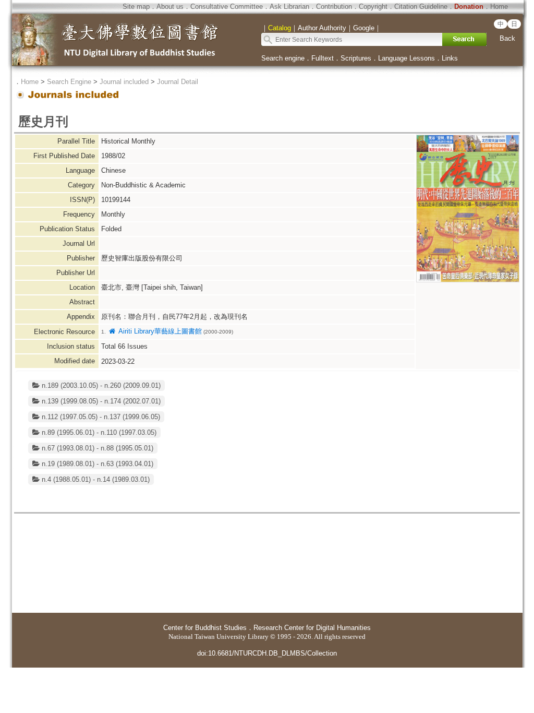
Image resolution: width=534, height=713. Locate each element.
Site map (136, 6)
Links (450, 58)
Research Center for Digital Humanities (312, 628)
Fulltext (322, 58)
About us (170, 6)
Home (499, 6)
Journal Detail (177, 82)
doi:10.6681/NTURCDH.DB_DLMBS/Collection (267, 653)
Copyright (373, 6)
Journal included (124, 82)
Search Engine (69, 82)
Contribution (334, 6)
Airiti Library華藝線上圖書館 (159, 331)
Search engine (283, 58)
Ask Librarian (289, 6)
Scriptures (356, 58)
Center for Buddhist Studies (205, 628)
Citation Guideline (420, 6)
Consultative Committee (226, 6)
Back (507, 38)
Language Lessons (406, 58)
